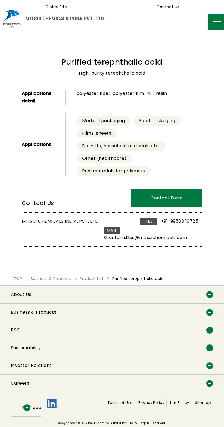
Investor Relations (31, 365)
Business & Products (33, 312)
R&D (15, 330)
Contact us (168, 7)
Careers (20, 383)
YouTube (31, 407)
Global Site (56, 7)
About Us (21, 294)
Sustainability (26, 347)
